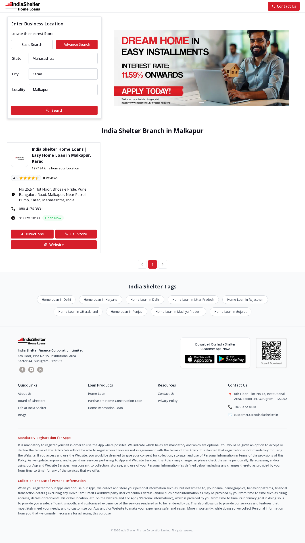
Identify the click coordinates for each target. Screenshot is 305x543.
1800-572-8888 (245, 407)
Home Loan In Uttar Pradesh (193, 299)
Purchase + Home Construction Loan (115, 401)
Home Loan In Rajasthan (245, 299)
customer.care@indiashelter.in (256, 415)
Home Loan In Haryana (100, 299)
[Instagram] (31, 369)
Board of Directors (31, 401)
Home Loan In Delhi (56, 299)
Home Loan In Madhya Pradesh (178, 311)
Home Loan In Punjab (126, 311)
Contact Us (166, 393)
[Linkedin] (40, 369)
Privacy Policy (168, 401)
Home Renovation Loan (105, 408)
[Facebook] (22, 369)
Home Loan (96, 393)
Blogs (22, 415)
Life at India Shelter (32, 408)
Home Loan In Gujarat (230, 311)
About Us (24, 393)
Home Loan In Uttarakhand (78, 311)
